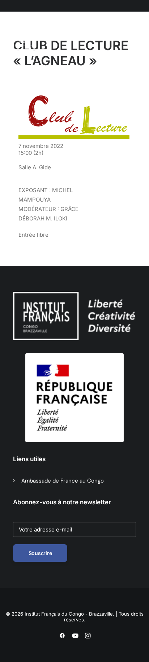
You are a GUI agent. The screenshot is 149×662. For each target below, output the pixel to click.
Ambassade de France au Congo (62, 480)
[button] (50, 36)
